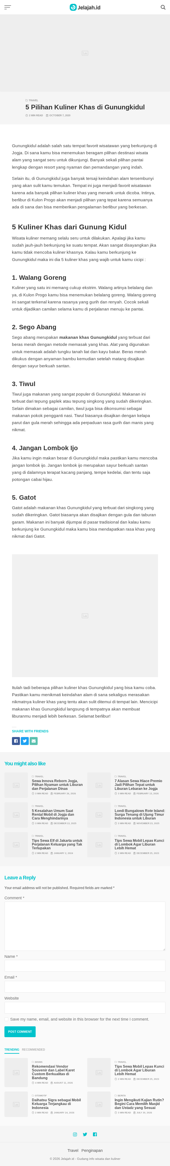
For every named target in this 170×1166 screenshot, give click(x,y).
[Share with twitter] (25, 741)
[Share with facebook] (16, 741)
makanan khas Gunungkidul (88, 337)
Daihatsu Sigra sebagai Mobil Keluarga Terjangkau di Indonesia (56, 1104)
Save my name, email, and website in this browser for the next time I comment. (79, 1019)
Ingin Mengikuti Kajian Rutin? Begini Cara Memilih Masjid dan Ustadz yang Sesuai (139, 1104)
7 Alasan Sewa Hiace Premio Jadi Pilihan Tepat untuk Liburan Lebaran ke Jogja (138, 785)
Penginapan (92, 1150)
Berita (122, 1095)
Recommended (33, 1049)
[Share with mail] (34, 741)
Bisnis (38, 1062)
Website (11, 998)
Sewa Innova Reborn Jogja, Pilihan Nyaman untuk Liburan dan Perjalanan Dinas (57, 785)
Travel (33, 100)
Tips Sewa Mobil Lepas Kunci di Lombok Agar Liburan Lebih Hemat (139, 844)
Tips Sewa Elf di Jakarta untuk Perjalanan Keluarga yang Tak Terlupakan (57, 844)
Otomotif (41, 1095)
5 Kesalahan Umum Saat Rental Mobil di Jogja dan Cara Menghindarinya (53, 814)
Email (10, 977)
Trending (11, 1049)
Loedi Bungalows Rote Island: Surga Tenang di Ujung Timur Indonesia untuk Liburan (140, 814)
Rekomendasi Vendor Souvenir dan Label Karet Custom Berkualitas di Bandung (53, 1072)
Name (11, 956)
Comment (14, 898)
